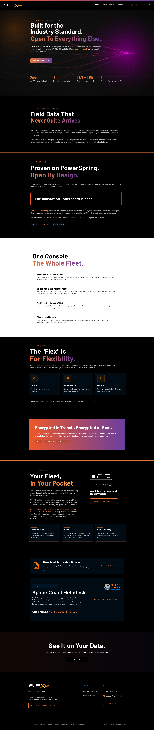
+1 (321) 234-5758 (110, 691)
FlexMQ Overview (88, 691)
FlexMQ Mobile (88, 696)
